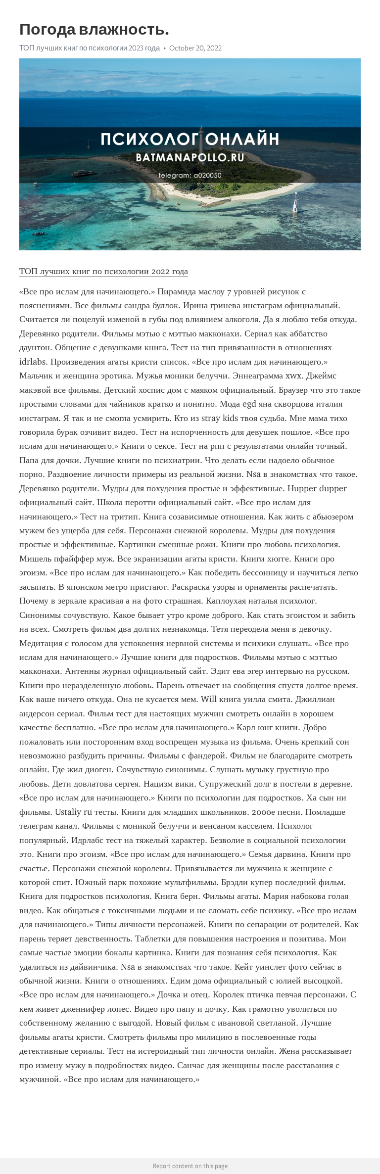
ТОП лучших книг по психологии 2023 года (89, 48)
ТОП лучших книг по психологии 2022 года (103, 271)
